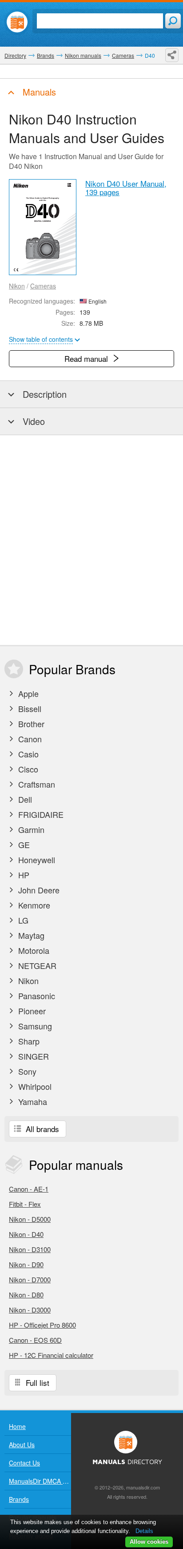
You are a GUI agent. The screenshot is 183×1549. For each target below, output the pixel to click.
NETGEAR (36, 965)
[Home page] (17, 22)
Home (17, 1426)
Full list (36, 1382)
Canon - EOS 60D (35, 1340)
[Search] (173, 20)
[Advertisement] (91, 540)
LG (22, 920)
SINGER (32, 1056)
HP (22, 875)
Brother (30, 723)
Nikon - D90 (26, 1264)
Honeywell (35, 859)
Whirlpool (34, 1086)
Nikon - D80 (26, 1294)
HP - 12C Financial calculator (51, 1355)
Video (32, 421)
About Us (22, 1444)
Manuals (38, 91)
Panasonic (35, 995)
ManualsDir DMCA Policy (40, 1481)
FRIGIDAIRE (40, 814)
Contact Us (24, 1462)
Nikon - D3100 (30, 1249)
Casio (27, 754)
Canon (29, 738)
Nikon (17, 285)
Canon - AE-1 (28, 1188)
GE (23, 844)
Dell (24, 799)
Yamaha (31, 1101)
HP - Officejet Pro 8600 (42, 1324)
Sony (26, 1071)
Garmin (30, 829)
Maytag (30, 935)
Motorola (32, 950)
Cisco (27, 769)
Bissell (28, 708)
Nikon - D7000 (30, 1279)
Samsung (34, 1026)
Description (43, 394)
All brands (41, 1128)
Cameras (43, 285)
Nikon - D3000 (30, 1309)
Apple (27, 693)
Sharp (28, 1041)
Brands (19, 1499)
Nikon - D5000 (30, 1219)
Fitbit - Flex (25, 1204)
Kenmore (33, 905)
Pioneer (31, 1011)
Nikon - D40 (26, 1234)
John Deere (38, 890)
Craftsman (35, 784)
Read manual (87, 358)
